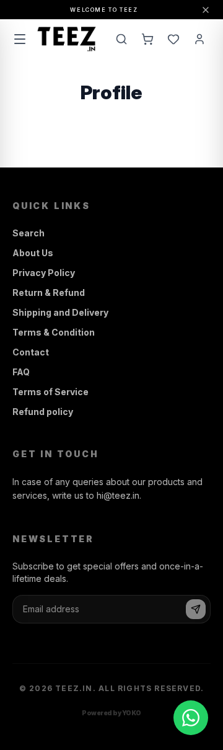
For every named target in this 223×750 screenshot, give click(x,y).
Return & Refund (48, 292)
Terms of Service (50, 391)
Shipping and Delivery (60, 312)
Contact (30, 352)
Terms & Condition (53, 332)
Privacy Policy (43, 272)
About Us (32, 253)
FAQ (21, 372)
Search (28, 233)
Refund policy (42, 411)
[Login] (199, 39)
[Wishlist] (173, 39)
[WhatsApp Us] (190, 717)
